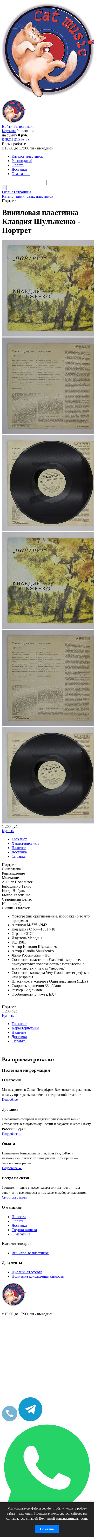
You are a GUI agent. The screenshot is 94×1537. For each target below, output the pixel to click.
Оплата (18, 1221)
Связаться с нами (14, 1197)
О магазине (21, 1234)
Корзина (9, 131)
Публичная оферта (27, 1272)
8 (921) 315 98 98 (15, 139)
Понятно (47, 1529)
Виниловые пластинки (30, 1253)
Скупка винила (24, 1230)
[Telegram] (30, 1420)
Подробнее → (12, 1099)
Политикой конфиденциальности (63, 1518)
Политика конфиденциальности (38, 1276)
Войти (7, 126)
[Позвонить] (9, 1420)
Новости (19, 1217)
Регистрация (23, 126)
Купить (8, 831)
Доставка (19, 1225)
